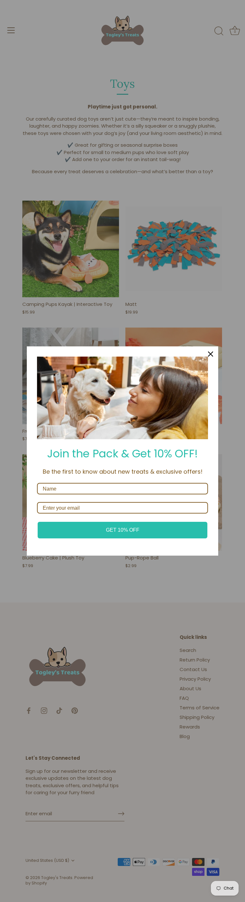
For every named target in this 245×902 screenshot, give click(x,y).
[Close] (210, 354)
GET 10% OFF (122, 530)
